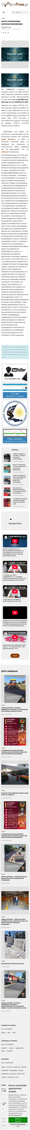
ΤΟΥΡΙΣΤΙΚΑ (10, 1077)
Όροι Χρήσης (6, 1121)
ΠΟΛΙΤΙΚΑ (13, 1074)
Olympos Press (15, 523)
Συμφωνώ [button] (18, 1118)
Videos (15, 656)
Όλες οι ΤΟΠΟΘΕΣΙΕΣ (7, 1044)
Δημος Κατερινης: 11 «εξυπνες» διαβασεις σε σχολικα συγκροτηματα (19, 456)
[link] (14, 1115)
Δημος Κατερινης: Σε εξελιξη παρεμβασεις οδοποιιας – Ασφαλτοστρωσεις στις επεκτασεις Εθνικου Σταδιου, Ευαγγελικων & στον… (14, 1005)
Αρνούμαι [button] (18, 1121)
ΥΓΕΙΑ (16, 1077)
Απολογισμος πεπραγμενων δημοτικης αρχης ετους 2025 (12, 600)
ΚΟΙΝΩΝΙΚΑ (4, 1070)
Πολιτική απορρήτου (14, 1115)
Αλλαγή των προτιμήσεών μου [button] (18, 1125)
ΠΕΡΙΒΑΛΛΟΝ (5, 1074)
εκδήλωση (4, 152)
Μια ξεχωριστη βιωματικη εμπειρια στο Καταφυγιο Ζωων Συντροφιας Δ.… (19, 490)
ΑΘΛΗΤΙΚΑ (17, 1067)
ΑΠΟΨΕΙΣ (23, 1067)
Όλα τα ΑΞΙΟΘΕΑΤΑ (6, 1029)
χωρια (3, 1051)
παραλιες (4, 1048)
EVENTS (3, 1067)
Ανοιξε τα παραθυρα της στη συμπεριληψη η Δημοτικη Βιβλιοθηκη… (19, 467)
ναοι (8, 1033)
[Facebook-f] (3, 1109)
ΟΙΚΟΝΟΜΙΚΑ (13, 1070)
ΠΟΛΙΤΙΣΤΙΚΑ (20, 1074)
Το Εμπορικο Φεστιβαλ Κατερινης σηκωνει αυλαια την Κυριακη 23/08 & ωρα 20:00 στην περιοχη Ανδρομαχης (14, 752)
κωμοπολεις (19, 1048)
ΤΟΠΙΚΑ (3, 1077)
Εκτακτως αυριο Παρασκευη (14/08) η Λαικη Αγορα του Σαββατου (14, 794)
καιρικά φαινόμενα (8, 139)
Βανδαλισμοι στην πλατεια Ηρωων (12, 964)
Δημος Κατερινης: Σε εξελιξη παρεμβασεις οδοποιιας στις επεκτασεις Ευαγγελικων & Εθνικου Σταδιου (14, 709)
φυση (14, 1033)
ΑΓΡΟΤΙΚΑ (10, 1067)
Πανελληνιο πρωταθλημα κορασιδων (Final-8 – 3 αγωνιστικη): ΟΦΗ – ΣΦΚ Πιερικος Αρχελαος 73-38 (14, 646)
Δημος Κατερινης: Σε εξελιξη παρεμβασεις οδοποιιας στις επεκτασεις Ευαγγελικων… (19, 479)
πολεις (11, 1048)
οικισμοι (9, 1051)
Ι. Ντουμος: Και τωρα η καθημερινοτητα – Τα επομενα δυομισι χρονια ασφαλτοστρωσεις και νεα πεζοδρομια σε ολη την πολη (14, 577)
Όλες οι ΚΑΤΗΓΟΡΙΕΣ (7, 1063)
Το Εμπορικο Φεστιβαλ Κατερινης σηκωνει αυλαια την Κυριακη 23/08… (20, 501)
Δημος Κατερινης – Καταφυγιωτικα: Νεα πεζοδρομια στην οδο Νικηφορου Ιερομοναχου (14, 878)
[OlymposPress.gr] (15, 4)
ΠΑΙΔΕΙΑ (20, 1070)
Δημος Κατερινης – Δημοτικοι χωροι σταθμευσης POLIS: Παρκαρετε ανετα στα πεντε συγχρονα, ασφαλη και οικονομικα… (14, 921)
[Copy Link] (8, 33)
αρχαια (3, 1033)
